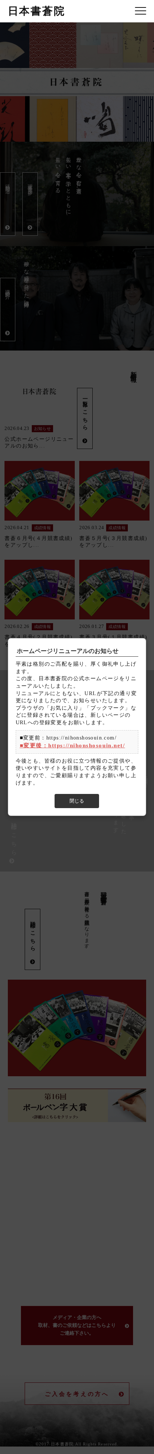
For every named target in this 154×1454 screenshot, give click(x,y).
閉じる (77, 801)
